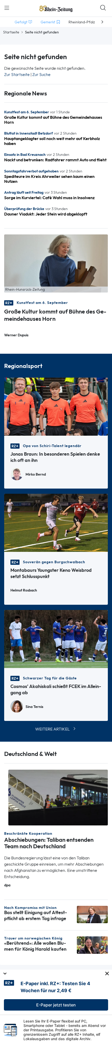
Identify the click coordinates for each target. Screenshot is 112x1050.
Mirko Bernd (36, 474)
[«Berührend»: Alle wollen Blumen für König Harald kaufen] (92, 944)
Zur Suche (41, 74)
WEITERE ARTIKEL (52, 729)
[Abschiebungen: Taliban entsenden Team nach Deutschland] (58, 797)
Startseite (11, 32)
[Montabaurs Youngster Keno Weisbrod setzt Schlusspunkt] (56, 522)
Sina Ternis (34, 706)
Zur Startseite (17, 74)
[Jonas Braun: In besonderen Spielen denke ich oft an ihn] (56, 406)
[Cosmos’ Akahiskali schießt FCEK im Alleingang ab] (56, 638)
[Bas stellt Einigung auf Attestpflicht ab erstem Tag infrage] (92, 914)
